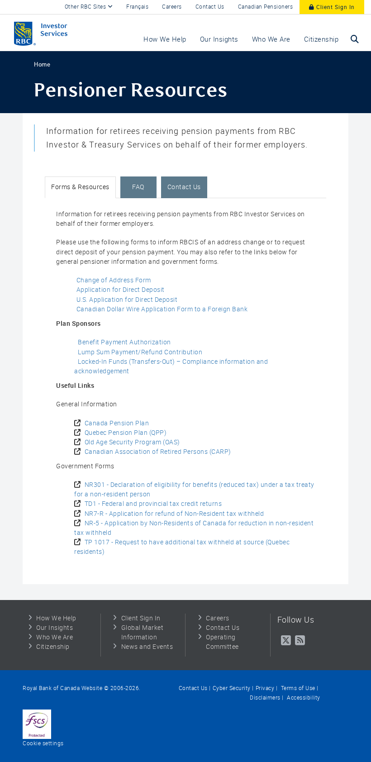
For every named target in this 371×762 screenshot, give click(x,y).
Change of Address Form (113, 280)
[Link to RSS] (300, 640)
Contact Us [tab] (184, 186)
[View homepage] (59, 32)
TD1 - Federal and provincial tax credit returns (153, 503)
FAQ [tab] (138, 186)
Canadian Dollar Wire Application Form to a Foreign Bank (162, 309)
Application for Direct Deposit (120, 289)
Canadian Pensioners (265, 7)
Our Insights (54, 627)
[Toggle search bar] (354, 39)
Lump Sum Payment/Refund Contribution (140, 352)
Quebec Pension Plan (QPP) (126, 432)
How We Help (56, 618)
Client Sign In (334, 7)
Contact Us (209, 7)
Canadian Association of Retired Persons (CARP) (158, 451)
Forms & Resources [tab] (80, 186)
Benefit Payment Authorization (124, 342)
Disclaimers (265, 698)
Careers (172, 7)
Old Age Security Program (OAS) (132, 442)
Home (42, 64)
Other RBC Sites (86, 7)
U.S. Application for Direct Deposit (127, 299)
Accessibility (302, 698)
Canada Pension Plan (117, 423)
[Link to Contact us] (37, 724)
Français (137, 7)
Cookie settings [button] (43, 743)
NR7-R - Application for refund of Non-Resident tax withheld (174, 513)
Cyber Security (232, 688)
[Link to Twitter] (286, 640)
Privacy (265, 688)
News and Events (147, 646)
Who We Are (54, 637)
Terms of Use (297, 688)
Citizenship (53, 646)
